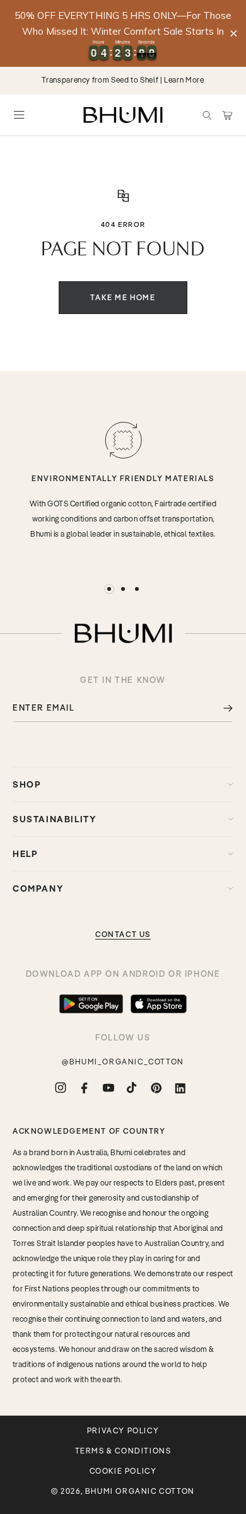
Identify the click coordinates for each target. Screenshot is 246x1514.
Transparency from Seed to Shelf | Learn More (123, 79)
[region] (123, 33)
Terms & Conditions (123, 1451)
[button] (207, 114)
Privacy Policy (123, 1431)
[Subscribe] (219, 708)
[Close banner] (234, 33)
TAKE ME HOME (122, 297)
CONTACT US (123, 934)
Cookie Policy (123, 1471)
